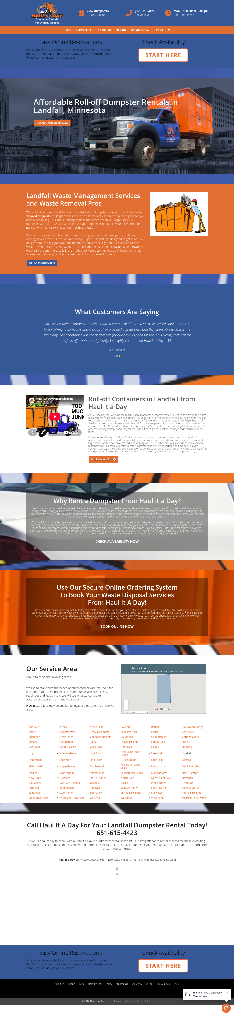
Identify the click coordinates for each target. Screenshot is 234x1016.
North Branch (98, 778)
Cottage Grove (190, 737)
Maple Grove (67, 766)
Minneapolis (66, 773)
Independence (68, 753)
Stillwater (156, 792)
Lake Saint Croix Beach (130, 753)
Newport (64, 778)
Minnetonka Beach (132, 773)
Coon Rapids (158, 737)
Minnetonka (97, 773)
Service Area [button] (140, 30)
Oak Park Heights (69, 783)
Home (67, 30)
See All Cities (163, 983)
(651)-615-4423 (145, 11)
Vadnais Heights (191, 792)
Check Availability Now (117, 541)
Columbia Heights (100, 737)
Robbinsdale (66, 787)
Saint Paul (35, 792)
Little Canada (128, 760)
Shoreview (96, 792)
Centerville (188, 732)
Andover (34, 727)
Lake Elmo (96, 753)
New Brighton (190, 773)
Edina (93, 742)
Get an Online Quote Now (52, 123)
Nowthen (187, 778)
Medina (33, 773)
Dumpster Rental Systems (139, 1001)
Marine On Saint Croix (130, 766)
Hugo (32, 753)
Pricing (121, 30)
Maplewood (97, 766)
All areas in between (194, 798)
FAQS (159, 30)
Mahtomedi (36, 766)
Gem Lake (34, 746)
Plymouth (188, 783)
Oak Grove (35, 783)
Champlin (34, 737)
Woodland (157, 798)
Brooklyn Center (99, 732)
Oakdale (95, 783)
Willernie (95, 798)
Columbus (127, 737)
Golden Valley (67, 746)
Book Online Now (102, 459)
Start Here (163, 55)
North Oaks (127, 778)
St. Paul (149, 983)
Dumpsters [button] (83, 30)
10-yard (31, 216)
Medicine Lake (190, 766)
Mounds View (159, 773)
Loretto (186, 760)
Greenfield (96, 746)
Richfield (34, 787)
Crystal (33, 742)
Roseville (95, 787)
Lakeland (156, 753)
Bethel (155, 727)
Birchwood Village (192, 727)
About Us (104, 30)
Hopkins (187, 746)
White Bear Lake (38, 798)
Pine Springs (158, 783)
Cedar (154, 732)
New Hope (35, 778)
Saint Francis (159, 787)
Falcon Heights (129, 742)
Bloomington (67, 732)
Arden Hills (96, 727)
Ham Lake (126, 746)
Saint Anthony (129, 787)
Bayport (125, 727)
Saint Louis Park (191, 787)
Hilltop (155, 746)
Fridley (186, 742)
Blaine (32, 732)
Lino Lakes (96, 760)
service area (131, 423)
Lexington (65, 760)
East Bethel (66, 742)
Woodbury (127, 798)
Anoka (63, 727)
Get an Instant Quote (42, 262)
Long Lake (157, 760)
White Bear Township (72, 798)
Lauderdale (35, 760)
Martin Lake (158, 766)
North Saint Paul (161, 778)
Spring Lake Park (131, 792)
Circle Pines (66, 737)
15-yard (43, 216)
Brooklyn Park (129, 732)
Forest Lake (158, 742)
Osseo (124, 783)
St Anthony (66, 792)
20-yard (61, 216)
